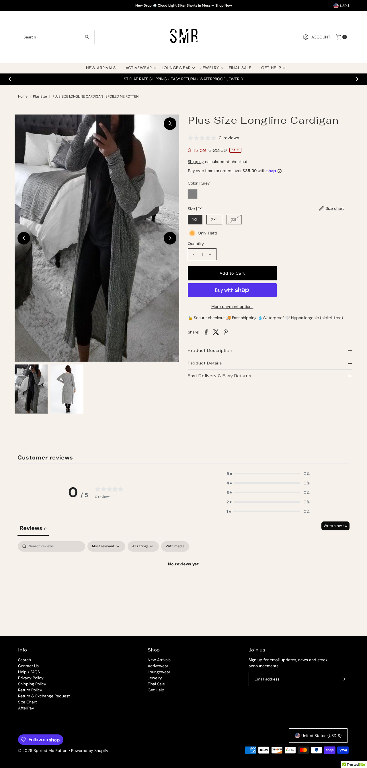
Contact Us (28, 665)
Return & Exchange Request (44, 696)
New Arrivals (101, 67)
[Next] (357, 79)
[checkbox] (175, 546)
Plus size (40, 96)
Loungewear (176, 67)
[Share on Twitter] (216, 331)
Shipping (196, 161)
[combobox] (57, 37)
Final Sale (240, 67)
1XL (195, 219)
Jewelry (209, 67)
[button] (268, 474)
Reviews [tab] (33, 528)
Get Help (271, 67)
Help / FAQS (29, 671)
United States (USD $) (321, 735)
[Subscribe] (342, 679)
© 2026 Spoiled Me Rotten (43, 750)
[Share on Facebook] (206, 331)
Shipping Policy (32, 683)
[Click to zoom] (170, 123)
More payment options (232, 306)
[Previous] (10, 79)
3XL (234, 219)
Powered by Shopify (89, 750)
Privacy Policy (31, 677)
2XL (214, 219)
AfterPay (26, 708)
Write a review (335, 525)
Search (24, 659)
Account (320, 37)
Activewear (139, 67)
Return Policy (30, 690)
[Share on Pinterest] (225, 331)
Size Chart (27, 702)
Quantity (196, 243)
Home (23, 96)
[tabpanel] (183, 583)
